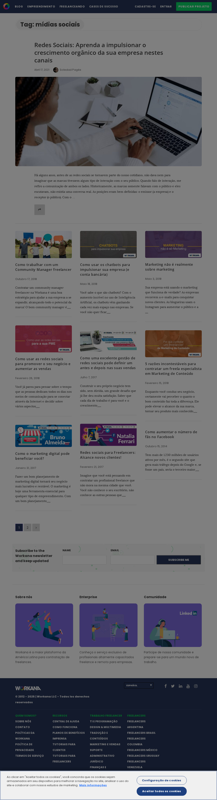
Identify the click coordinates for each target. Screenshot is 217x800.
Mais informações (93, 785)
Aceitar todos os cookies (161, 791)
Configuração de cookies (161, 780)
